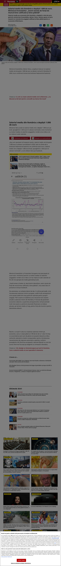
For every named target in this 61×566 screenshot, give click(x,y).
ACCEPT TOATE (21, 560)
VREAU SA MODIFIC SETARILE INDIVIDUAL (21, 563)
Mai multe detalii (55, 537)
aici (55, 543)
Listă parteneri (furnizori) (6, 556)
